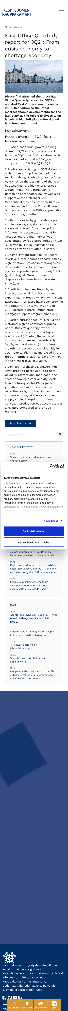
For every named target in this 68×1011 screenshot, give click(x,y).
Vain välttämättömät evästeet (34, 541)
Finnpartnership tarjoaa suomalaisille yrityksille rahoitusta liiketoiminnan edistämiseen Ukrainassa (32, 675)
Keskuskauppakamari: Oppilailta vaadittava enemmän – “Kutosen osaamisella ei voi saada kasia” (29, 585)
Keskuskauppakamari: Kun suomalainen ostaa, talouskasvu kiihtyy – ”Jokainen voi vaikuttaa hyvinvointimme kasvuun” (33, 569)
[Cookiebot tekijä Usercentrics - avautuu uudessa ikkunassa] (49, 466)
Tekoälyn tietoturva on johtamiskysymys (23, 646)
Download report (20, 423)
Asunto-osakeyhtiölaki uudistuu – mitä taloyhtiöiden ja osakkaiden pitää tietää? (33, 618)
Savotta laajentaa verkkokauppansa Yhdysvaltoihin (31, 459)
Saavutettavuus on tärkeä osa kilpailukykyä (28, 660)
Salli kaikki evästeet (34, 531)
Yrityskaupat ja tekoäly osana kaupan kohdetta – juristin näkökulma (32, 633)
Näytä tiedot (51, 520)
